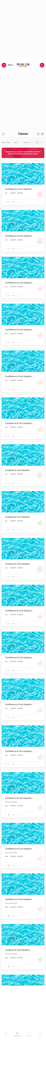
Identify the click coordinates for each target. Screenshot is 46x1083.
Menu (10, 65)
